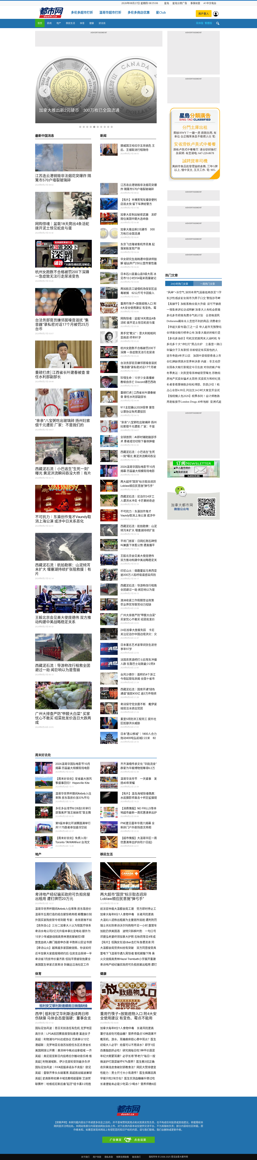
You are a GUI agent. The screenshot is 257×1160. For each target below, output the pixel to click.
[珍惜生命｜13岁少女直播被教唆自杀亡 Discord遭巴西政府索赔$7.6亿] (109, 382)
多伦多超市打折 (82, 12)
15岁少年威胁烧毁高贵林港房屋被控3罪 (60, 936)
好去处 (102, 23)
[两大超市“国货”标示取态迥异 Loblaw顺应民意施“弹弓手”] (109, 486)
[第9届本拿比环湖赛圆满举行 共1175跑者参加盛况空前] (44, 827)
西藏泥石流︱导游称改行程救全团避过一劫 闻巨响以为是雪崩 (62, 667)
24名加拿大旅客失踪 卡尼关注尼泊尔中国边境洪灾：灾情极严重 (138, 634)
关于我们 (85, 1156)
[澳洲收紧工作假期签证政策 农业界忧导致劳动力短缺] (109, 604)
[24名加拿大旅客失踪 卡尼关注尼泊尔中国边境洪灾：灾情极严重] (109, 634)
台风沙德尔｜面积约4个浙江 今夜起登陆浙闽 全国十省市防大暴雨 (138, 679)
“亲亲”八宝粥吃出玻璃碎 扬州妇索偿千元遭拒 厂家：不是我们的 (62, 423)
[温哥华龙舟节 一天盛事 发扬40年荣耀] (109, 783)
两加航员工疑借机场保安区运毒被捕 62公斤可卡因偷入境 (138, 293)
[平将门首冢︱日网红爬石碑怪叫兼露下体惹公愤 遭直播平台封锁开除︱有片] (109, 545)
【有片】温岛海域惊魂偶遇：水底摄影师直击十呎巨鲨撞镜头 (138, 798)
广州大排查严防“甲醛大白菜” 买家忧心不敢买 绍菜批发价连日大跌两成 (63, 718)
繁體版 (208, 23)
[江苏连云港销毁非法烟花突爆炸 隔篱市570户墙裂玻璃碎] (63, 157)
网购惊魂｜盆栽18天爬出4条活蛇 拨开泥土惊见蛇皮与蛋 (62, 226)
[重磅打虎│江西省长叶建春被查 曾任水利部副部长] (63, 354)
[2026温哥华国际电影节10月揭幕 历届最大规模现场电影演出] (109, 471)
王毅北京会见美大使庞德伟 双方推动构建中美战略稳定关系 (63, 619)
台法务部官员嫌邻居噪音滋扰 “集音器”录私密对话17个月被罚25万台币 (62, 324)
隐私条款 (109, 1156)
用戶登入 (203, 13)
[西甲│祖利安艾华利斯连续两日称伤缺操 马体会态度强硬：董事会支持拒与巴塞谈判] (63, 995)
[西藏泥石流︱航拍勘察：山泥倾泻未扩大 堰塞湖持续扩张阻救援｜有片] (63, 547)
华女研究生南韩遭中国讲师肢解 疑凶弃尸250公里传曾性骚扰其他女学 (138, 263)
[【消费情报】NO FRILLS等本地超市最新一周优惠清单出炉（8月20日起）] (109, 812)
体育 (82, 23)
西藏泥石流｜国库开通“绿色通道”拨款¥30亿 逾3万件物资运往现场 (138, 693)
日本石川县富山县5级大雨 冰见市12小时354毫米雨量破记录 (138, 278)
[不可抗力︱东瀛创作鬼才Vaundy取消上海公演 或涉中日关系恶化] (63, 499)
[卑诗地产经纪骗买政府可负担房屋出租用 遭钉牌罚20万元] (63, 876)
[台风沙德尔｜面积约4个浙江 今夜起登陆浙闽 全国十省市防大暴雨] (109, 679)
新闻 (49, 23)
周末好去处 (43, 755)
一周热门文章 (207, 283)
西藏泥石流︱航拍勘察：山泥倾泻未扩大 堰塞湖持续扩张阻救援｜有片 (63, 569)
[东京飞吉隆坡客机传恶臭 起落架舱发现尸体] (109, 248)
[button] (217, 23)
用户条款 (97, 1156)
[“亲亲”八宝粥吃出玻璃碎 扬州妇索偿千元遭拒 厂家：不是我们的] (63, 402)
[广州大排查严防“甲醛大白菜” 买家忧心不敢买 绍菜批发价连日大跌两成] (63, 695)
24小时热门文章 (179, 283)
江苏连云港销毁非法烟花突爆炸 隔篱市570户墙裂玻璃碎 (63, 178)
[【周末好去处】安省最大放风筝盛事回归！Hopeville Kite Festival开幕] (44, 783)
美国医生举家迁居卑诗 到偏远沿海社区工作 (62, 964)
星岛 (166, 3)
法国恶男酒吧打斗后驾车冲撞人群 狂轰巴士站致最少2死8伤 (138, 664)
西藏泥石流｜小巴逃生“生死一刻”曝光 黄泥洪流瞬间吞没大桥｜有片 (63, 471)
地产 (58, 23)
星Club (161, 12)
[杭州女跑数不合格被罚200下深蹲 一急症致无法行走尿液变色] (63, 254)
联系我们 (136, 1156)
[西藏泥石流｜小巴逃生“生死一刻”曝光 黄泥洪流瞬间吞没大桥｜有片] (63, 450)
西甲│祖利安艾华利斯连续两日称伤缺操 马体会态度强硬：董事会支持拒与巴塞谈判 (63, 1018)
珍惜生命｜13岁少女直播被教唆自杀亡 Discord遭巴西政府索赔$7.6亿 (138, 382)
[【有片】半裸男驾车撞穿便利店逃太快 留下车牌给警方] (109, 204)
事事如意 (195, 3)
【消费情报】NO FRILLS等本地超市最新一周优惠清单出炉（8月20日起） (138, 812)
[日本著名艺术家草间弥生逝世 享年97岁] (109, 649)
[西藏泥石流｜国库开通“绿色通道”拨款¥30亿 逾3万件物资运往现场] (109, 693)
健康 (91, 23)
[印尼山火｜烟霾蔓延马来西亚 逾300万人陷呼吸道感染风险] (109, 575)
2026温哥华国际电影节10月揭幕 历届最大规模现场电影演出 (137, 471)
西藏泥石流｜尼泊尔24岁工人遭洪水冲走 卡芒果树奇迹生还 (137, 501)
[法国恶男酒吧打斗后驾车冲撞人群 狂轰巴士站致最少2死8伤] (109, 664)
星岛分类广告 (179, 3)
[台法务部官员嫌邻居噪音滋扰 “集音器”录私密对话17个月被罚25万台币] (63, 302)
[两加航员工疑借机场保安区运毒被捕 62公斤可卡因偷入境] (109, 293)
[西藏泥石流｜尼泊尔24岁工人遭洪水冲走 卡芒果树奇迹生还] (109, 500)
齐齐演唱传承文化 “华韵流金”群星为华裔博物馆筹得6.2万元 (138, 768)
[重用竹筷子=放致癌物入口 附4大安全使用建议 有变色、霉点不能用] (109, 308)
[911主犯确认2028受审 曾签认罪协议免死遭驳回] (109, 411)
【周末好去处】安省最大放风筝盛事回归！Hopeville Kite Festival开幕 (73, 783)
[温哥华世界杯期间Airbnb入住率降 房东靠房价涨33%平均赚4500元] (44, 798)
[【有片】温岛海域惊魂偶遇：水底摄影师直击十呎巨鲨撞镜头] (109, 798)
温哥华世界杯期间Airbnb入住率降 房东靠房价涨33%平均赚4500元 (73, 798)
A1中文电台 (210, 3)
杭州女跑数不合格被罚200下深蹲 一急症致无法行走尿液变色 (62, 274)
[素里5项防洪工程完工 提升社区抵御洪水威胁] (109, 723)
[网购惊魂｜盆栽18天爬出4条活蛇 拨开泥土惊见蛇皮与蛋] (63, 206)
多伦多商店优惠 (139, 12)
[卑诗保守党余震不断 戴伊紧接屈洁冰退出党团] (109, 708)
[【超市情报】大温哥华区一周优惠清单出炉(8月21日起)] (109, 842)
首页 (40, 23)
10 (112, 127)
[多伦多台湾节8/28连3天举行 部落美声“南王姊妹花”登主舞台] (44, 812)
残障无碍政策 (122, 1156)
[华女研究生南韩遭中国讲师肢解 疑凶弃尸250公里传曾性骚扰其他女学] (109, 263)
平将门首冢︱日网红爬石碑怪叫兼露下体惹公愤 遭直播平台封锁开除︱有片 (138, 545)
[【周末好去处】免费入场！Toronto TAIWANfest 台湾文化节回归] (44, 842)
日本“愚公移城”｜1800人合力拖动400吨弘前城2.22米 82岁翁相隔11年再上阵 (138, 738)
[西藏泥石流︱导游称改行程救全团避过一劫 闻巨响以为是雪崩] (63, 647)
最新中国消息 (44, 136)
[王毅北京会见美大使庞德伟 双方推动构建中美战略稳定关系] (63, 599)
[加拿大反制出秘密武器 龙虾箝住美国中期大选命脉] (109, 219)
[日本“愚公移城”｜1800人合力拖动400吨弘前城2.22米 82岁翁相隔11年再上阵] (109, 738)
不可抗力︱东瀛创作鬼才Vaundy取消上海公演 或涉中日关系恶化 (63, 519)
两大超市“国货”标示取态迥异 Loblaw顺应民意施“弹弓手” (125, 896)
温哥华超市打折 (110, 12)
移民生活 (70, 23)
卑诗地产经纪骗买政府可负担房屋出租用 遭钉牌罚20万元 (62, 896)
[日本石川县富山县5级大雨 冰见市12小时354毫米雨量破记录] (109, 278)
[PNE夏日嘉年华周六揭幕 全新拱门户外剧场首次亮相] (109, 827)
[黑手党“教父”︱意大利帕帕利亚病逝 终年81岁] (109, 337)
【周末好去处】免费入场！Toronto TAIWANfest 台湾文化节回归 (72, 842)
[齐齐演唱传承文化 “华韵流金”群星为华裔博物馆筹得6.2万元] (109, 768)
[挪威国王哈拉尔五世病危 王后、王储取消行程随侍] (109, 150)
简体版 (199, 23)
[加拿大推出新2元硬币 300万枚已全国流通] (109, 233)
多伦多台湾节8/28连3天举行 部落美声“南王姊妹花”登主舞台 (73, 812)
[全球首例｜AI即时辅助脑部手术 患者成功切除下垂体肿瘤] (109, 441)
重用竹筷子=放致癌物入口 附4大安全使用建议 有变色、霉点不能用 (138, 308)
